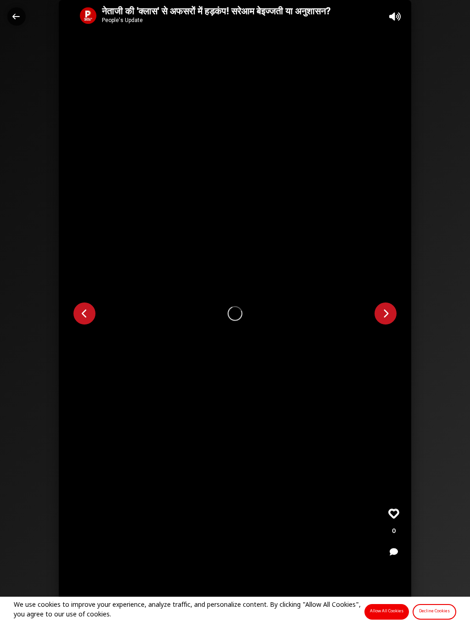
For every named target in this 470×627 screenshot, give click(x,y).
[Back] (16, 16)
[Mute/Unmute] (395, 16)
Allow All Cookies (386, 611)
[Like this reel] (394, 514)
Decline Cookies (434, 611)
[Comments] (394, 552)
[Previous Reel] (84, 313)
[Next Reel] (386, 313)
